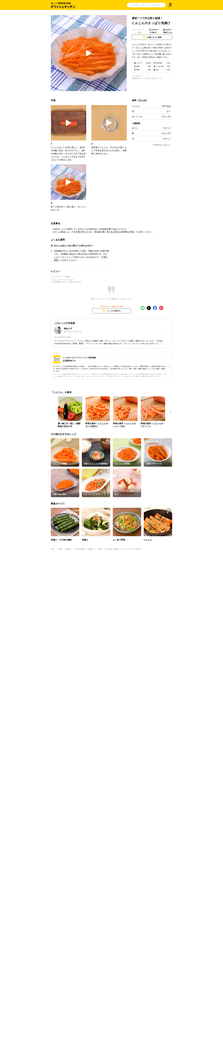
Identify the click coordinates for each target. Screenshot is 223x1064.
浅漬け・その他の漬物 (75, 549)
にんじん (136, 106)
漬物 (60, 549)
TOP (52, 549)
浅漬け (91, 549)
